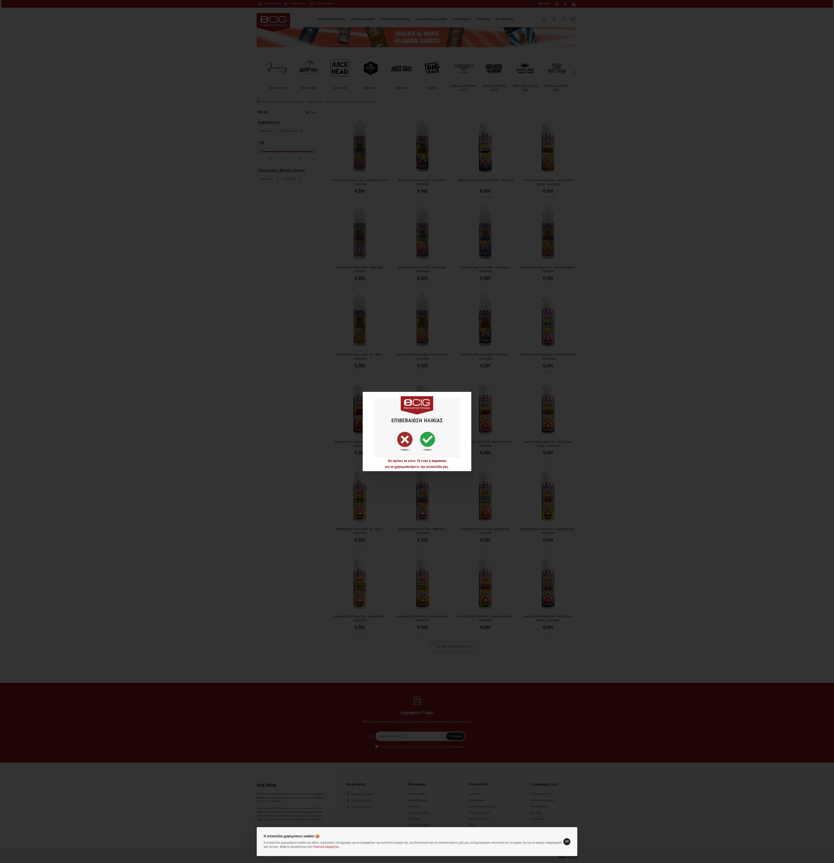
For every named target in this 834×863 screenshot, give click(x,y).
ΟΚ (567, 841)
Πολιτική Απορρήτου (326, 846)
